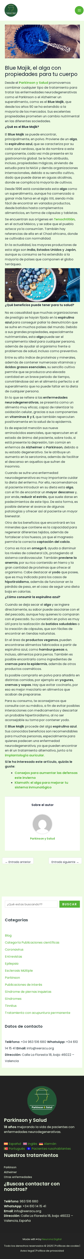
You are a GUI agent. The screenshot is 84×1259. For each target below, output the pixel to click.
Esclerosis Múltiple (19, 970)
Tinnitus (11, 1005)
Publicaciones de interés (23, 984)
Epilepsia (11, 963)
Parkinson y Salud (33, 82)
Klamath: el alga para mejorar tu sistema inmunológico (41, 785)
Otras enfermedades (18, 1177)
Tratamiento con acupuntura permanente (37, 1013)
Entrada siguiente (65, 862)
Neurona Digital (52, 1239)
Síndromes (13, 998)
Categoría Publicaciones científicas (32, 942)
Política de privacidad (50, 1250)
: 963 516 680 (21, 1201)
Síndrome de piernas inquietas (28, 991)
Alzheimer (10, 1172)
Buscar (69, 904)
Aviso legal (27, 1250)
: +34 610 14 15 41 (25, 1206)
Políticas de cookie (67, 1245)
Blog (8, 935)
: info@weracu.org (22, 1211)
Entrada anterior (18, 862)
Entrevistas (13, 956)
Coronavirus (14, 949)
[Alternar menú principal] (79, 10)
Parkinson (12, 977)
